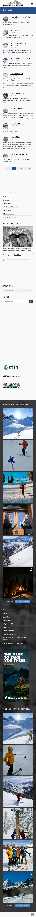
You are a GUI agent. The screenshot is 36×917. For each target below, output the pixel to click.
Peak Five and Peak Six (9, 217)
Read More (17, 255)
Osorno (5, 196)
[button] (31, 301)
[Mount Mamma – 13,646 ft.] (6, 60)
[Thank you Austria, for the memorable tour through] (18, 423)
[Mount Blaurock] (6, 76)
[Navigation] (32, 3)
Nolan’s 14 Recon (17, 124)
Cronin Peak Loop (17, 93)
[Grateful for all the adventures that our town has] (18, 887)
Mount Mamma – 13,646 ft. (21, 58)
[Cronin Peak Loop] (6, 95)
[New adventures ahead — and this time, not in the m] (18, 519)
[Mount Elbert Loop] (6, 139)
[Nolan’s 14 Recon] (6, 126)
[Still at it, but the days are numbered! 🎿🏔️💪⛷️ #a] (18, 487)
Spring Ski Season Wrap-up (20, 154)
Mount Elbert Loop (18, 137)
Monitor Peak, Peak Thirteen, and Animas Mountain (15, 638)
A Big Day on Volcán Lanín (10, 207)
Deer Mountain (16, 30)
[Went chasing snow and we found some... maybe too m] (18, 455)
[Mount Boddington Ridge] (6, 19)
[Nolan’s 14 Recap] (6, 111)
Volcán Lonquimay (8, 214)
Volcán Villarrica (7, 203)
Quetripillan (6, 200)
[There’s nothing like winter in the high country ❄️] (18, 791)
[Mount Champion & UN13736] (6, 45)
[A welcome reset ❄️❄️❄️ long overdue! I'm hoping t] (18, 551)
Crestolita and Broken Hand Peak (13, 643)
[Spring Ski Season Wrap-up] (6, 156)
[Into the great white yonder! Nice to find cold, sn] (18, 760)
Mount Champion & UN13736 (18, 44)
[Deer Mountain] (6, 32)
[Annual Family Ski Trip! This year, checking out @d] (18, 855)
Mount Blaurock (16, 74)
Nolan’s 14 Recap (17, 108)
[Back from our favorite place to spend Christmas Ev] (18, 582)
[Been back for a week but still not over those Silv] (18, 728)
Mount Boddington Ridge (20, 17)
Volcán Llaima (7, 210)
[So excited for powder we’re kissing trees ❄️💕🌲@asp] (18, 823)
